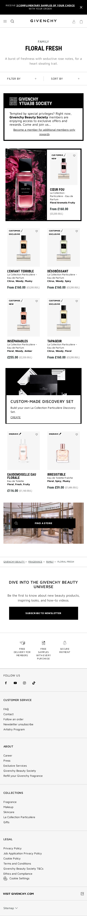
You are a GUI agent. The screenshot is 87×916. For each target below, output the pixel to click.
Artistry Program (14, 729)
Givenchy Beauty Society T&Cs (23, 868)
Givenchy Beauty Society (19, 770)
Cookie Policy (12, 858)
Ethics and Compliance (17, 873)
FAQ (6, 709)
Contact (8, 714)
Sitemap (8, 908)
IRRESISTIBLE (56, 474)
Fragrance (10, 802)
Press (6, 760)
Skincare (8, 812)
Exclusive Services (15, 765)
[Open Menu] (5, 21)
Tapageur (54, 341)
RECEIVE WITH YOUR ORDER (40, 7)
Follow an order (13, 719)
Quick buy (64, 198)
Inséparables (17, 341)
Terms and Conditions (17, 863)
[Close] (81, 7)
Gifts (6, 822)
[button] (73, 22)
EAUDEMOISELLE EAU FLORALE (21, 476)
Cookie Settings (19, 878)
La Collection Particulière (19, 817)
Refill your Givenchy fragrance (23, 775)
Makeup (8, 807)
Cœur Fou (57, 190)
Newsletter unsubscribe (18, 724)
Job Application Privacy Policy (22, 853)
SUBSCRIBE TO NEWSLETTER (43, 613)
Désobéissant (57, 271)
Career (7, 755)
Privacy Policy (12, 848)
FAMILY (43, 41)
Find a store (50, 524)
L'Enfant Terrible (20, 271)
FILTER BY (13, 78)
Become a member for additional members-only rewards (44, 132)
